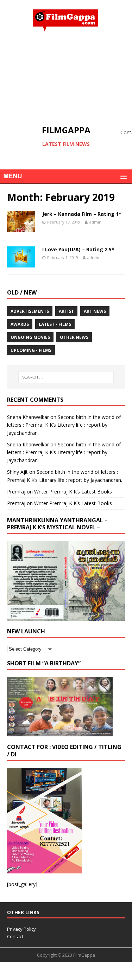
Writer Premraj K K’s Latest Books (73, 491)
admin (95, 222)
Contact (15, 936)
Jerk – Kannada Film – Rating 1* (81, 214)
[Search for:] (66, 377)
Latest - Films (55, 324)
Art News (95, 311)
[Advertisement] (66, 78)
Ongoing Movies (30, 337)
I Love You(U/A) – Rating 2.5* (78, 249)
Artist (66, 311)
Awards (20, 324)
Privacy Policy (21, 929)
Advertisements (30, 311)
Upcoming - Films (31, 350)
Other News (74, 337)
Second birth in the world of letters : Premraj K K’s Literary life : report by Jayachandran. (64, 425)
